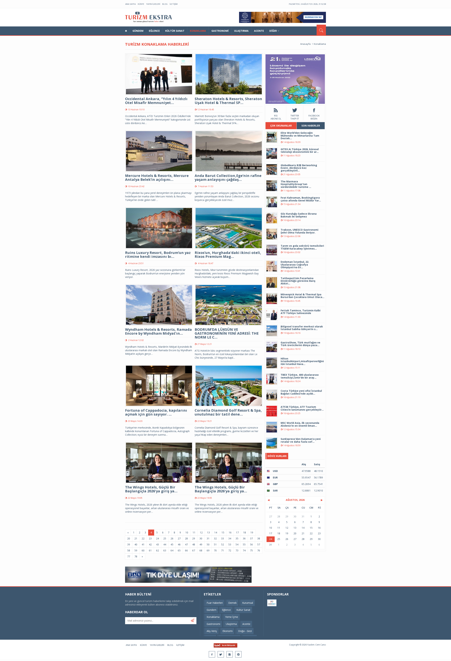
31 (208, 538)
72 (229, 550)
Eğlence (154, 30)
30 (200, 538)
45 (172, 544)
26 (172, 538)
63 (164, 550)
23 (150, 538)
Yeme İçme (231, 617)
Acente (259, 30)
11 (194, 532)
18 (244, 532)
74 (244, 550)
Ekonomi (228, 631)
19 (251, 532)
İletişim (174, 4)
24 (157, 538)
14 (215, 532)
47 (186, 544)
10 (186, 532)
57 (258, 544)
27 (179, 538)
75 (251, 550)
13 (208, 532)
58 (128, 550)
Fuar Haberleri (215, 602)
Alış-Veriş (212, 631)
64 (172, 550)
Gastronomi (220, 30)
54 (237, 544)
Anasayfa (305, 43)
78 (135, 556)
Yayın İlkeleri (153, 4)
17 (237, 532)
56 (251, 544)
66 (186, 550)
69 (208, 550)
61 (150, 550)
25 (164, 538)
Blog (165, 4)
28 (186, 538)
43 (157, 544)
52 (222, 544)
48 (193, 544)
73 (237, 550)
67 (193, 550)
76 (258, 550)
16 (230, 532)
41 (143, 544)
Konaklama (198, 30)
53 (229, 544)
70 (215, 550)
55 (244, 544)
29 (193, 538)
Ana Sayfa (130, 4)
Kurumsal (247, 602)
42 (150, 544)
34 (229, 538)
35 (237, 538)
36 (244, 538)
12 (201, 532)
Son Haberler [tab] (310, 125)
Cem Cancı (320, 644)
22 (143, 538)
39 (128, 544)
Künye (141, 4)
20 (128, 538)
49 (200, 544)
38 (258, 538)
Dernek (232, 602)
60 (143, 550)
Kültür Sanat (174, 30)
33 (222, 538)
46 (179, 544)
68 (200, 550)
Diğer (273, 30)
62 (157, 550)
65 (179, 550)
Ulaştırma (241, 30)
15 (222, 532)
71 (222, 550)
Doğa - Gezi (245, 631)
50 (208, 544)
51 (215, 544)
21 (135, 538)
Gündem (137, 30)
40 (135, 544)
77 (128, 556)
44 (164, 544)
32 (215, 538)
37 (251, 538)
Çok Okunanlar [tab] (281, 125)
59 (135, 550)
